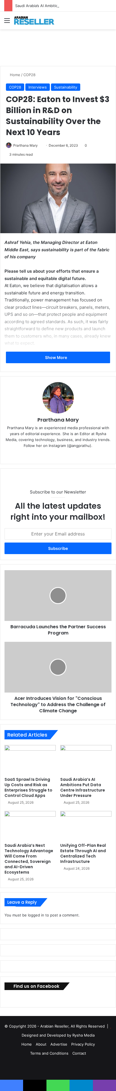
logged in (36, 915)
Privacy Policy (83, 1044)
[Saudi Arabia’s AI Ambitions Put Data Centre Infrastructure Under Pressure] (85, 759)
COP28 (29, 74)
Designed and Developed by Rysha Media (58, 1035)
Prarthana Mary (25, 145)
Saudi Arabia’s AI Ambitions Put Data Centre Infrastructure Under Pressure (82, 787)
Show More (56, 357)
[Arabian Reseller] (36, 20)
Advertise (58, 1044)
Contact (79, 1053)
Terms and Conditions (49, 1053)
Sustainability (65, 87)
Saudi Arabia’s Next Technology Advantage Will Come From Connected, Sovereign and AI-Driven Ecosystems (29, 859)
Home (14, 74)
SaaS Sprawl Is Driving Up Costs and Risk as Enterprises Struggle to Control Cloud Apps (28, 787)
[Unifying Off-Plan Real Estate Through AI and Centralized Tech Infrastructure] (85, 825)
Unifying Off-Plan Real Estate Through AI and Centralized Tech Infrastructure (83, 853)
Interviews (37, 87)
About (41, 1044)
